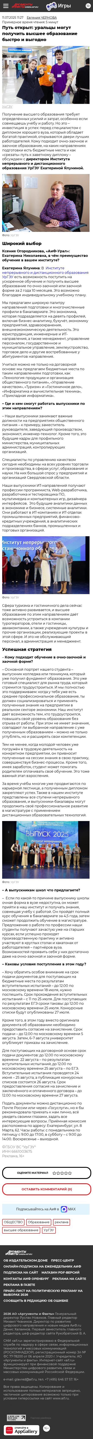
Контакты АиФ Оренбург (26, 1279)
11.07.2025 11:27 (12, 18)
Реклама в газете (19, 1285)
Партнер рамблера (40, 1418)
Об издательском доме (25, 1260)
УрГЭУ (7, 107)
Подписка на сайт (20, 1272)
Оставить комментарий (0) (47, 1189)
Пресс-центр (62, 1260)
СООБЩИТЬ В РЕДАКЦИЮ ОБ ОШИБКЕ (35, 1301)
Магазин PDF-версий (61, 1272)
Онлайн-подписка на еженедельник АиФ (42, 1266)
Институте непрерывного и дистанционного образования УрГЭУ (45, 272)
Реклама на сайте (69, 1279)
